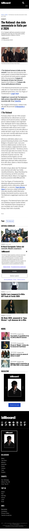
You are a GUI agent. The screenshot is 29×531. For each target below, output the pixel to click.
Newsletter (4, 509)
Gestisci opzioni (14, 276)
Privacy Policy (5, 513)
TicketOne (17, 101)
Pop (2, 493)
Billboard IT (5, 38)
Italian (3, 491)
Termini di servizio (6, 515)
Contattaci (4, 511)
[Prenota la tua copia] (14, 388)
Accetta (14, 271)
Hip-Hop (3, 495)
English (3, 472)
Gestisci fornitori (6, 266)
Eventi (3, 19)
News (2, 458)
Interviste (3, 464)
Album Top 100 (5, 482)
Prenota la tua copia (14, 405)
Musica (3, 462)
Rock (2, 501)
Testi (2, 470)
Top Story (13, 334)
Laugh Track (15, 93)
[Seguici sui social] (2, 423)
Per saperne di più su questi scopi (18, 266)
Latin (2, 499)
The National (9, 221)
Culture (3, 468)
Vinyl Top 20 (4, 484)
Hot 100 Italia (5, 480)
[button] (26, 251)
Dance (3, 497)
